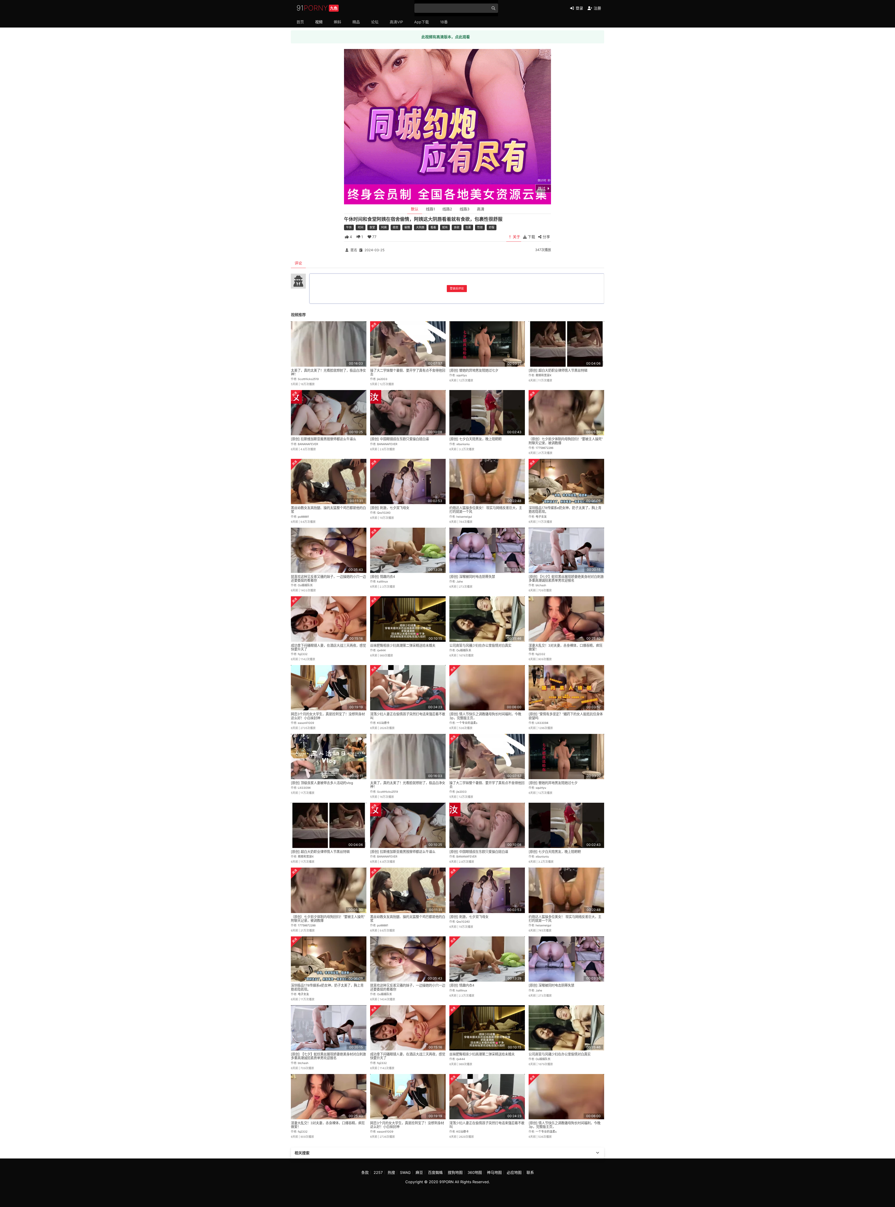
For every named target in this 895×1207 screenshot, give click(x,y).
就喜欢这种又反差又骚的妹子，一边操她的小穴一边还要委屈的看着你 (328, 578)
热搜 (391, 1172)
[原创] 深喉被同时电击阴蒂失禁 (472, 577)
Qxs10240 (384, 512)
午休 (349, 227)
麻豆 (419, 1172)
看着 (433, 227)
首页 (300, 22)
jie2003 (382, 379)
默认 (414, 209)
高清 (480, 209)
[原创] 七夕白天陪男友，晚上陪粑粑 (475, 439)
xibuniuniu (463, 444)
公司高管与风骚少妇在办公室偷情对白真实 (480, 645)
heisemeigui (464, 516)
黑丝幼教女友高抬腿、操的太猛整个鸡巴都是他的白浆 (328, 509)
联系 (530, 1172)
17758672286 (544, 448)
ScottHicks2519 (308, 379)
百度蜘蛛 (435, 1172)
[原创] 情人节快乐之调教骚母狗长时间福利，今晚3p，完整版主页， (485, 716)
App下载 (421, 22)
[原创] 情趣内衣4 (382, 577)
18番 (444, 22)
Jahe (459, 581)
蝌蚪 (337, 22)
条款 (365, 1172)
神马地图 (494, 1172)
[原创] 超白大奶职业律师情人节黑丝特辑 (558, 370)
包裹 (468, 227)
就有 (445, 227)
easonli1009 (306, 723)
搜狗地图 (455, 1172)
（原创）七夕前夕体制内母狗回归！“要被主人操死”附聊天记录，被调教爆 (566, 441)
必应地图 (514, 1172)
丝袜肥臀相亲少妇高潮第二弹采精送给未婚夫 (402, 645)
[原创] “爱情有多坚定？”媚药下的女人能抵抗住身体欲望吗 (566, 716)
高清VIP (396, 22)
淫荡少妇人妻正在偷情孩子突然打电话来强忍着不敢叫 (407, 716)
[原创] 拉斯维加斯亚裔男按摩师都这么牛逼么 (323, 439)
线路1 (430, 209)
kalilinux (382, 581)
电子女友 (541, 516)
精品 (356, 22)
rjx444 (381, 650)
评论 (298, 263)
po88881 (303, 516)
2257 (378, 1172)
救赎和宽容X (543, 375)
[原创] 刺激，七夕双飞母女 (389, 508)
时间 (360, 227)
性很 (480, 227)
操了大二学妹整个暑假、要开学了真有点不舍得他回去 (407, 372)
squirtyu (461, 375)
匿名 (354, 250)
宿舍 (395, 227)
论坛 (375, 22)
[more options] (597, 1152)
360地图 (475, 1172)
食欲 (456, 227)
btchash (541, 585)
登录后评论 (457, 288)
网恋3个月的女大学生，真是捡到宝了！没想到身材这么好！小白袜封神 (328, 716)
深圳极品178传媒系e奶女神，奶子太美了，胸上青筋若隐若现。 (565, 509)
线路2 (447, 209)
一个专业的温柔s (466, 723)
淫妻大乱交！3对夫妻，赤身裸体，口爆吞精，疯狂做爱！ (565, 647)
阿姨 (384, 227)
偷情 (407, 227)
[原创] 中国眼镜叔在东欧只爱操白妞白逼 (399, 439)
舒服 (491, 227)
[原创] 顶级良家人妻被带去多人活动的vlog (322, 783)
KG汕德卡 (383, 723)
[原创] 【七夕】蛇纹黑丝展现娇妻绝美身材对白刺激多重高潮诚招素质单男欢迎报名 (566, 578)
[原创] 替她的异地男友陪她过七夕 (473, 370)
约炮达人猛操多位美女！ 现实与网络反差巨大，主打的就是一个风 (485, 509)
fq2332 (302, 654)
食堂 (372, 227)
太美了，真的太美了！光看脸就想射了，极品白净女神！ (328, 372)
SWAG (405, 1172)
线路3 (464, 209)
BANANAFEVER (308, 444)
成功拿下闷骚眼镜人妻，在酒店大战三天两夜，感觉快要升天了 (328, 647)
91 (316, 8)
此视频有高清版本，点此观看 (445, 37)
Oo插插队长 (305, 585)
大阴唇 (420, 227)
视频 (319, 22)
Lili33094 (542, 723)
